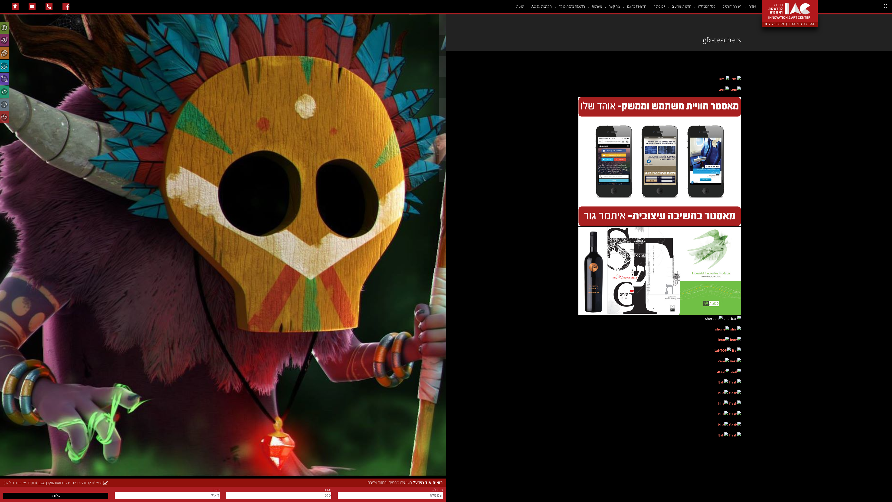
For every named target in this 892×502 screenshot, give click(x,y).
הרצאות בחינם (636, 6)
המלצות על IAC (541, 6)
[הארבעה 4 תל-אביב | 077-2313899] (790, 7)
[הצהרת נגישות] (15, 6)
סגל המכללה (706, 6)
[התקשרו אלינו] (49, 6)
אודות (752, 6)
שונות (520, 6)
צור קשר (614, 6)
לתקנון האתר (46, 482)
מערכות (597, 6)
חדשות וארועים (681, 6)
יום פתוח (659, 6)
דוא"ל (216, 490)
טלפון (328, 490)
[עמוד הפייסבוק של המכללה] (65, 6)
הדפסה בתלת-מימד (572, 6)
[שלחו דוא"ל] (32, 6)
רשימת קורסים (731, 6)
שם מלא (438, 490)
